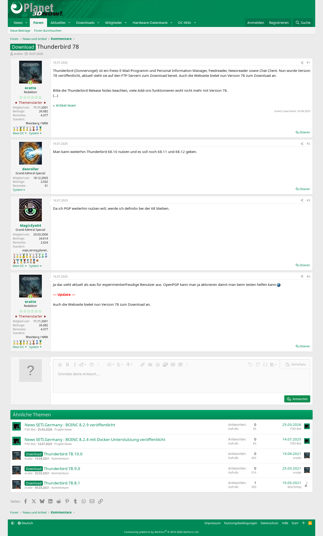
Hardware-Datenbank (150, 22)
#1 (308, 63)
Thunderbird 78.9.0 (62, 468)
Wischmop (294, 487)
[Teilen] (302, 62)
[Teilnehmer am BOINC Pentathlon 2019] (40, 255)
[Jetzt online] (30, 82)
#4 (308, 277)
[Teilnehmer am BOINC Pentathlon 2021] (40, 128)
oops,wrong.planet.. (35, 250)
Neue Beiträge (20, 30)
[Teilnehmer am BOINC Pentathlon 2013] (17, 128)
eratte (18, 54)
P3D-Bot (30, 429)
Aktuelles (58, 22)
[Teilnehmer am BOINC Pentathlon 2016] (27, 128)
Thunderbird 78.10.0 (63, 454)
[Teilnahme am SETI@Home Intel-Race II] (37, 128)
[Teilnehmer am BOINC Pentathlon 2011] (14, 255)
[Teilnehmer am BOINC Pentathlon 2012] (14, 128)
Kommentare (60, 459)
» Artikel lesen (64, 105)
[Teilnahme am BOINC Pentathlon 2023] (28, 261)
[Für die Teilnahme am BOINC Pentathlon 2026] (37, 260)
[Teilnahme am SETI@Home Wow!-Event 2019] (43, 255)
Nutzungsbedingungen (240, 523)
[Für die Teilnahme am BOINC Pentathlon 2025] (34, 261)
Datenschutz (269, 523)
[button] (26, 22)
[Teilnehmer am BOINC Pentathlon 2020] (33, 128)
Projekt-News (63, 429)
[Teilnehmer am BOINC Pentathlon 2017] (30, 128)
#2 (308, 144)
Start (295, 523)
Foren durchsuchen (47, 30)
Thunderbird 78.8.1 (62, 483)
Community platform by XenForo (161, 532)
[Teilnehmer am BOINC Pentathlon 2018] (36, 255)
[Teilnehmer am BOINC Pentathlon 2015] (24, 128)
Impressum (213, 523)
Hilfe (285, 523)
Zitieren (304, 132)
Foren (38, 22)
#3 (308, 200)
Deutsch (27, 523)
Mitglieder (113, 22)
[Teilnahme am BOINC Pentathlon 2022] (24, 261)
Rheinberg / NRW (37, 123)
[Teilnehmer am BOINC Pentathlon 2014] (20, 128)
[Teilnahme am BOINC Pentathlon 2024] (31, 261)
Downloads (85, 22)
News (18, 22)
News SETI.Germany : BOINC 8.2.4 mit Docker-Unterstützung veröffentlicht (95, 439)
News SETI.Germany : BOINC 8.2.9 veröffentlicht (70, 424)
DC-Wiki (184, 22)
